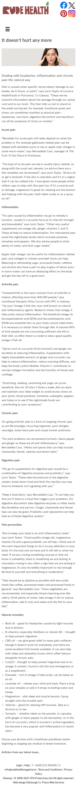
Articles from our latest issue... (21, 752)
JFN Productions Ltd (41, 778)
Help (27, 765)
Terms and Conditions (50, 769)
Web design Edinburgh (25, 782)
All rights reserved (63, 778)
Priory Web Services (53, 782)
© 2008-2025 (21, 778)
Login (19, 765)
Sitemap (7, 778)
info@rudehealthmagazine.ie (20, 769)
